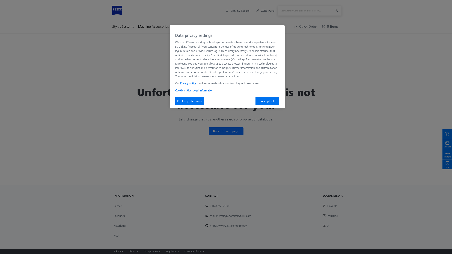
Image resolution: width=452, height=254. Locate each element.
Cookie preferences (189, 101)
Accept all (267, 101)
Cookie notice (183, 90)
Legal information (203, 90)
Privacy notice (188, 83)
